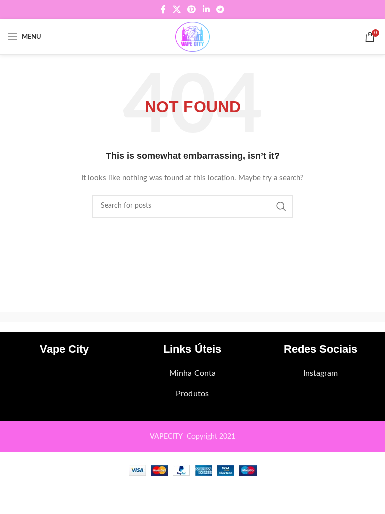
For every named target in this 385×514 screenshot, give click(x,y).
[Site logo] (192, 36)
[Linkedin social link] (206, 9)
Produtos (192, 394)
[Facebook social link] (163, 9)
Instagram (320, 373)
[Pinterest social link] (191, 9)
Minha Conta (192, 373)
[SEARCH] (281, 206)
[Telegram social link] (220, 9)
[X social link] (176, 9)
